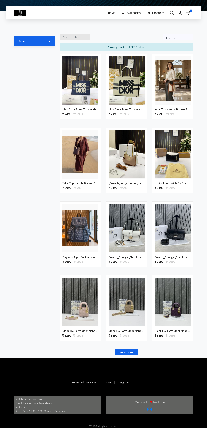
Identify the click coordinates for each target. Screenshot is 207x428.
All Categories (131, 13)
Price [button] (22, 41)
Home (111, 13)
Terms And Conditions (84, 382)
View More (126, 352)
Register (124, 382)
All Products (156, 13)
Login (108, 382)
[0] (189, 14)
